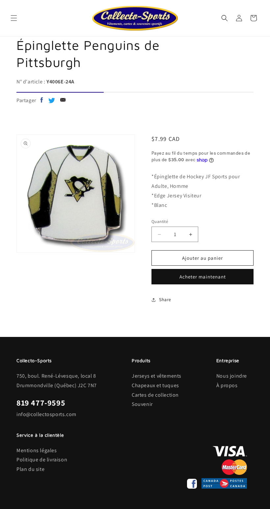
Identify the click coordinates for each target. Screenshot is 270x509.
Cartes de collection (155, 394)
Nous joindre (231, 375)
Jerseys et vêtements (156, 375)
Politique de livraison (41, 459)
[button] (14, 18)
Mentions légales (36, 450)
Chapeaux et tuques (155, 385)
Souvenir (142, 404)
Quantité (159, 221)
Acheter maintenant (202, 277)
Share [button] (165, 299)
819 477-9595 (40, 402)
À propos (227, 385)
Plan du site (30, 469)
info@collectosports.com (46, 414)
